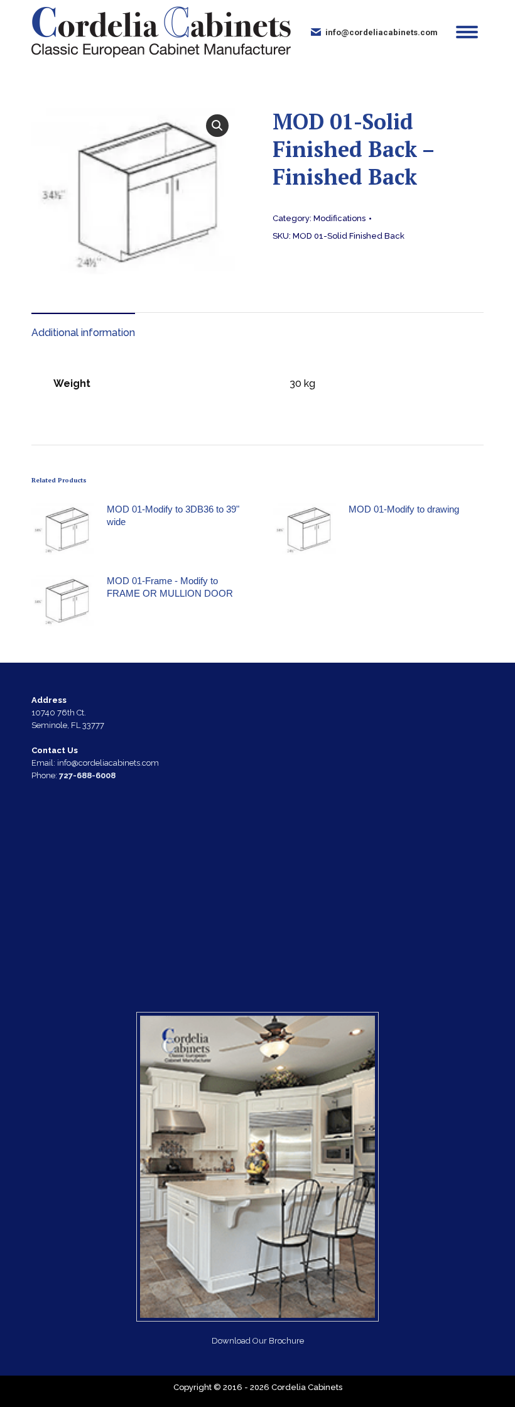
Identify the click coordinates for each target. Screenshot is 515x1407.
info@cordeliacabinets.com (381, 32)
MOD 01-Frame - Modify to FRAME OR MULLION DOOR (170, 587)
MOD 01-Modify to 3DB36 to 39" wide (173, 515)
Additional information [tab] (83, 333)
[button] (217, 125)
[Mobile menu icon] (467, 32)
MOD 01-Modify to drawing (404, 509)
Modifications (339, 218)
